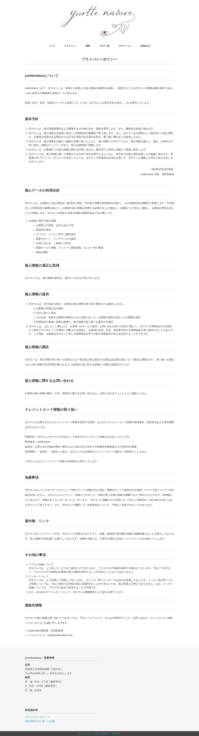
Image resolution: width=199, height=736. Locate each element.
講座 (88, 46)
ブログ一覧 (104, 46)
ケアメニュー (70, 46)
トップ (52, 46)
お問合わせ (145, 46)
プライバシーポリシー (37, 717)
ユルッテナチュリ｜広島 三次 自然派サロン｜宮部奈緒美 (100, 733)
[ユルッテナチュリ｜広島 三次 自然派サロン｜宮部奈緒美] (99, 7)
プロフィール (125, 46)
